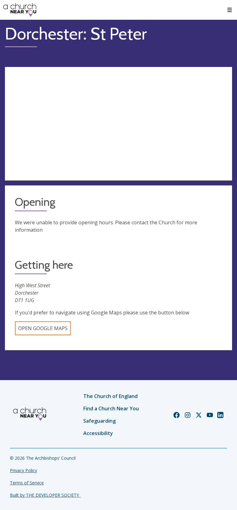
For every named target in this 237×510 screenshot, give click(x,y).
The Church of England (110, 396)
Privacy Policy (23, 470)
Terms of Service (27, 483)
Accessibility (98, 433)
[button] (229, 10)
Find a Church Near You (111, 408)
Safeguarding (99, 420)
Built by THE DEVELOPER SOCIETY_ (45, 495)
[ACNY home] (20, 10)
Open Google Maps (43, 328)
